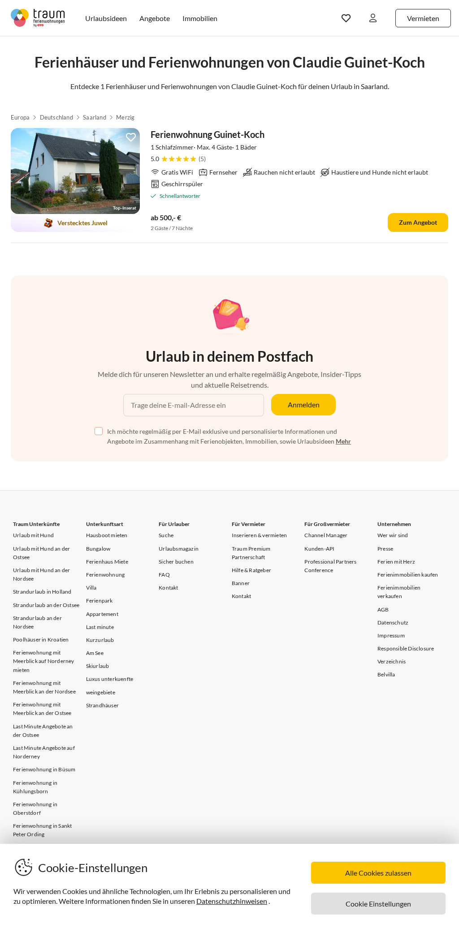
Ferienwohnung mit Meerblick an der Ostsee (42, 708)
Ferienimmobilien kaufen (407, 574)
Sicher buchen (176, 561)
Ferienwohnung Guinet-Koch (207, 134)
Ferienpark (99, 600)
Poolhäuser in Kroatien (41, 639)
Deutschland (56, 117)
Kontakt (168, 587)
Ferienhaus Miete (107, 561)
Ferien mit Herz (396, 561)
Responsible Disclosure (405, 648)
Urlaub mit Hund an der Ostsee (41, 552)
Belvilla (386, 674)
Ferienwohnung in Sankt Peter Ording (42, 830)
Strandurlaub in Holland (42, 591)
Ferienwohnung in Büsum (44, 769)
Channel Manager (325, 535)
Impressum (391, 635)
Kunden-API (319, 548)
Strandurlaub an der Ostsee (46, 605)
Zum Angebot (418, 222)
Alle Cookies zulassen (378, 872)
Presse (385, 548)
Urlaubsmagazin (179, 548)
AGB (383, 609)
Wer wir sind (392, 535)
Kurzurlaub (100, 640)
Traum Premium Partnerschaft (251, 552)
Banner (241, 583)
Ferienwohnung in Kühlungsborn (35, 787)
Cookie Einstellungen (378, 903)
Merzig (125, 117)
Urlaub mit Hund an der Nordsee (41, 574)
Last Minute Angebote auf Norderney (44, 752)
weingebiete (100, 692)
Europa (20, 117)
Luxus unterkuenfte (110, 679)
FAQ (164, 574)
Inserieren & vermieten (259, 535)
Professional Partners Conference (330, 565)
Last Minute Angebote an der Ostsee (43, 730)
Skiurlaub (97, 666)
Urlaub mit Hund (33, 535)
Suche (166, 535)
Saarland (94, 117)
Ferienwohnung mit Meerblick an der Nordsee (44, 687)
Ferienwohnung (105, 574)
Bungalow (98, 548)
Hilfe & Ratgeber (251, 570)
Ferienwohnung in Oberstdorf (35, 808)
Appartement (102, 614)
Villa (91, 587)
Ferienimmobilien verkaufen (398, 591)
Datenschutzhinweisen (231, 901)
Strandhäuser (102, 705)
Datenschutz (392, 622)
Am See (95, 653)
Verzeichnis (391, 661)
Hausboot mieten (107, 535)
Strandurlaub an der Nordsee (37, 622)
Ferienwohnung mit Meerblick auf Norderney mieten (43, 661)
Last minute (100, 627)
